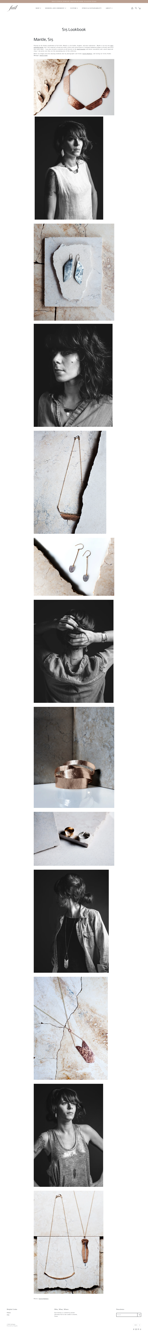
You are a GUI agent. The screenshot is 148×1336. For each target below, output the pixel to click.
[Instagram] (136, 1329)
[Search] (136, 8)
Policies (9, 1312)
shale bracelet (81, 49)
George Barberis (87, 53)
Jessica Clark (44, 55)
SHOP (37, 8)
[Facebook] (133, 1329)
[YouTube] (140, 1329)
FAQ (8, 1315)
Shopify (15, 1325)
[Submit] (139, 1315)
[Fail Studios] (12, 8)
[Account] (132, 8)
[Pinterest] (138, 1329)
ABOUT (108, 8)
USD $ (135, 1325)
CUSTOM (73, 8)
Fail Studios (12, 1324)
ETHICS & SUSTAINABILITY (92, 8)
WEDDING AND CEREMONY (54, 8)
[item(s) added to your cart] (139, 8)
